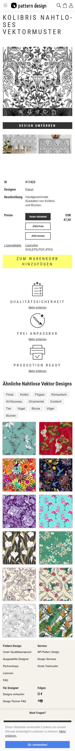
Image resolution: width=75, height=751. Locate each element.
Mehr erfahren (38, 307)
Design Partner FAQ (14, 701)
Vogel (21, 408)
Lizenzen (8, 673)
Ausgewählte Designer (16, 659)
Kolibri (24, 394)
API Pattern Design (48, 652)
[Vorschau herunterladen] (29, 112)
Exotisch (56, 401)
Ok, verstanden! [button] (38, 744)
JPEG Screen (38, 235)
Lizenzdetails (12, 245)
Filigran (40, 394)
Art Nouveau (14, 401)
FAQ (5, 680)
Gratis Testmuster (48, 666)
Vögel (50, 408)
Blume (36, 408)
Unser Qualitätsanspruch (17, 652)
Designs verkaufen (13, 694)
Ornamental (36, 401)
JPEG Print (38, 226)
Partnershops (10, 666)
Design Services (47, 659)
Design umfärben (37, 125)
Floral (9, 394)
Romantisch (59, 394)
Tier (8, 408)
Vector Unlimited (38, 216)
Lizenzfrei (31, 245)
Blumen (11, 415)
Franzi (29, 189)
